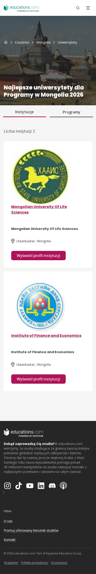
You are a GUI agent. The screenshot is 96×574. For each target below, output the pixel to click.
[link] (67, 42)
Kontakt (10, 539)
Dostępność (59, 563)
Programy (71, 112)
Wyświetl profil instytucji (38, 255)
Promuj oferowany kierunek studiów (31, 530)
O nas (8, 521)
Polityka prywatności (34, 563)
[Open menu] (88, 8)
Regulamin (11, 563)
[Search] (78, 8)
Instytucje (24, 111)
